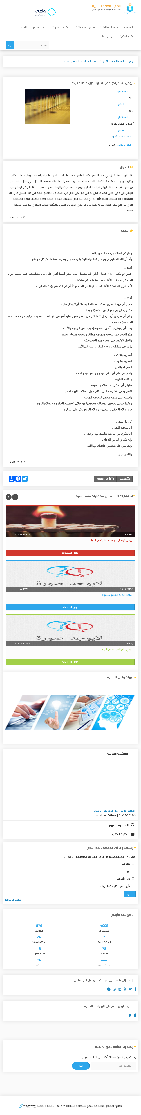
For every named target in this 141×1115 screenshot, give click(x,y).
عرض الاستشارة (70, 552)
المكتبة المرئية (118, 753)
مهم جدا (126, 863)
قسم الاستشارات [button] (86, 27)
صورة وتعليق (39, 27)
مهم (128, 871)
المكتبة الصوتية (118, 825)
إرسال (81, 1065)
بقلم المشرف (126, 36)
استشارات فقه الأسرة (113, 61)
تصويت (129, 894)
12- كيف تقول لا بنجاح (106, 810)
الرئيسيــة (128, 27)
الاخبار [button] (24, 27)
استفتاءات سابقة (13, 899)
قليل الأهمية (124, 878)
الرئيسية (132, 61)
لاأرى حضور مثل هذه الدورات (115, 886)
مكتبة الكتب (121, 834)
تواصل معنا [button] (107, 36)
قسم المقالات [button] (110, 27)
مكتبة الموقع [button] (62, 27)
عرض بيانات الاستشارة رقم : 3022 (80, 61)
